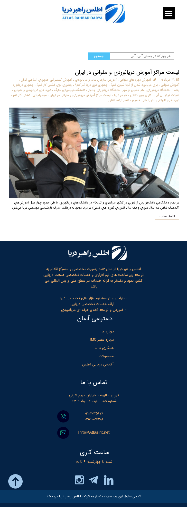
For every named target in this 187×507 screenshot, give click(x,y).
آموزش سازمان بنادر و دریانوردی (96, 79)
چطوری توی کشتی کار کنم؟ (54, 84)
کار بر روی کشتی (140, 95)
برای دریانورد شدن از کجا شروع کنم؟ (134, 84)
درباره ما (108, 331)
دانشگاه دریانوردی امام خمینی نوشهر (145, 90)
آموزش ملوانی (170, 84)
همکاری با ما (104, 348)
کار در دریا (120, 95)
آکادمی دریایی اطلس (98, 364)
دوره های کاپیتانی (167, 100)
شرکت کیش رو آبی (166, 95)
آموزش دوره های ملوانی (135, 79)
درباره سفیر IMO (102, 340)
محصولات (106, 356)
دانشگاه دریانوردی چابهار (104, 90)
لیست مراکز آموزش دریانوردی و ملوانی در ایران (80, 95)
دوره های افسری (142, 100)
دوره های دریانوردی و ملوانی (32, 90)
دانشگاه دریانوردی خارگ (69, 90)
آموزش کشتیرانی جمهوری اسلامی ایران (46, 79)
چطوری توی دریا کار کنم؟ (91, 84)
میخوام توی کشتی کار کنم (30, 95)
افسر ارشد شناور (118, 100)
